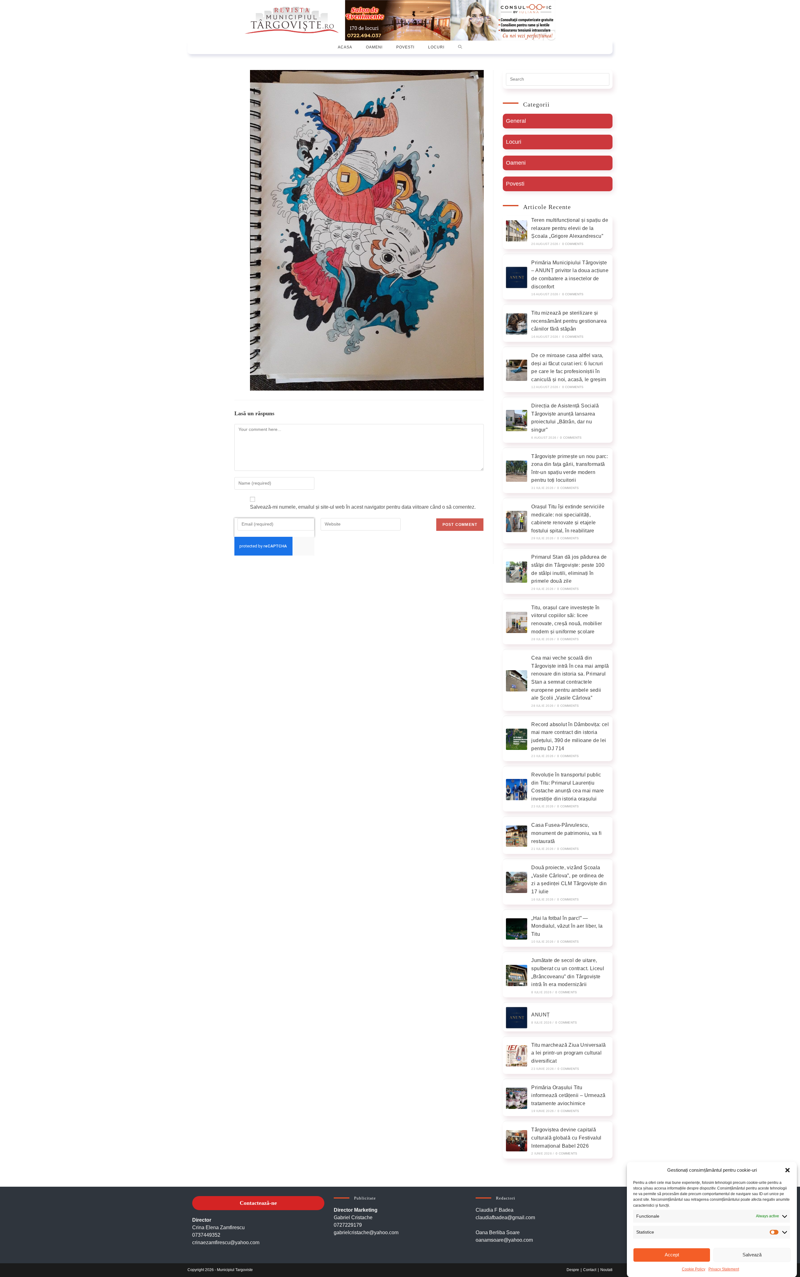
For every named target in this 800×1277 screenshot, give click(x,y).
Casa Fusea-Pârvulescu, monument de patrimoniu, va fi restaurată (566, 833)
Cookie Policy (693, 1269)
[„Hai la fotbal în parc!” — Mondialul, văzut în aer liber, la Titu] (516, 929)
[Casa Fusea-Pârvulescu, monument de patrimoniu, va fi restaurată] (516, 836)
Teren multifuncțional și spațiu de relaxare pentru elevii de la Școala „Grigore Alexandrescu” (569, 228)
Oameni (516, 163)
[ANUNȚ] (516, 1017)
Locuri (513, 142)
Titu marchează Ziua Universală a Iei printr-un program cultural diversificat (568, 1053)
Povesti (515, 184)
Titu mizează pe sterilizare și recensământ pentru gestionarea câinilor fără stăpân (569, 321)
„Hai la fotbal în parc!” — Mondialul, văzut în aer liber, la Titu (566, 926)
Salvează (752, 1254)
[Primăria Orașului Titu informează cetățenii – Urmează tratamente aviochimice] (516, 1098)
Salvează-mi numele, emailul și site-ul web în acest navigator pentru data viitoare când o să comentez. (363, 507)
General (516, 121)
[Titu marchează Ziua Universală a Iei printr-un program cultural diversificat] (516, 1055)
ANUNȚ (540, 1014)
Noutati (606, 1270)
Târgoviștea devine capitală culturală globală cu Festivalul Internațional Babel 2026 (566, 1137)
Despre (573, 1270)
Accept (672, 1254)
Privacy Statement (723, 1269)
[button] (787, 1170)
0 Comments (573, 244)
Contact (589, 1270)
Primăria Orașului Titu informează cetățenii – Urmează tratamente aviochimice (568, 1095)
